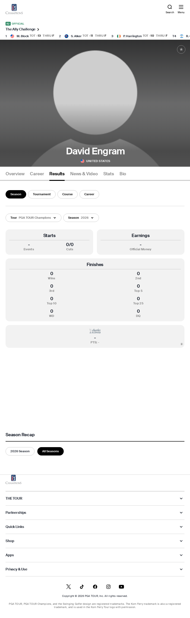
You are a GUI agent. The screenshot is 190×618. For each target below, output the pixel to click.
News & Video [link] (84, 173)
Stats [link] (108, 173)
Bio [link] (123, 173)
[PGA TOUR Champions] (13, 479)
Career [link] (37, 173)
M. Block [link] (23, 36)
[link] (14, 9)
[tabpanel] (95, 321)
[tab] (15, 175)
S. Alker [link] (76, 36)
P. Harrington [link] (132, 36)
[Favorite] (181, 49)
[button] (33, 218)
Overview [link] (15, 173)
